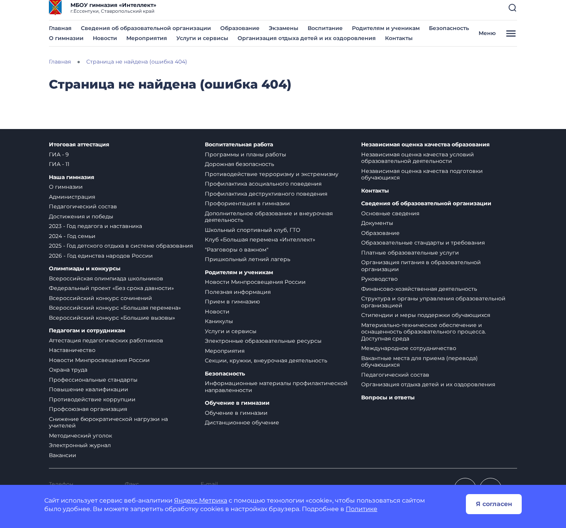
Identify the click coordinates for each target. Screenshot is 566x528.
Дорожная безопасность (239, 164)
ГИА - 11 (59, 164)
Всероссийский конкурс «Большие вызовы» (112, 317)
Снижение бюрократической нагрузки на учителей (108, 422)
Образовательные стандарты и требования (423, 242)
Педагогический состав (83, 206)
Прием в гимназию (232, 301)
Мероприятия (146, 38)
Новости (105, 38)
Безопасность (449, 28)
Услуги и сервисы (202, 38)
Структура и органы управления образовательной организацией (433, 302)
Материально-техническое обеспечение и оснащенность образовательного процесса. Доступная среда (423, 332)
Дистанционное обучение (242, 422)
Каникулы (219, 321)
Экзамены (283, 28)
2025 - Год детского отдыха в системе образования (121, 245)
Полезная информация (238, 291)
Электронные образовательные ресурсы (263, 340)
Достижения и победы (81, 216)
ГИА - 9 (59, 154)
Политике (361, 509)
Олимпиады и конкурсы (85, 268)
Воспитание (325, 28)
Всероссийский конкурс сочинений (100, 298)
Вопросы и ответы (388, 397)
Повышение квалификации (88, 389)
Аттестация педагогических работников (106, 340)
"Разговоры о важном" (236, 249)
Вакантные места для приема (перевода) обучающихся (419, 362)
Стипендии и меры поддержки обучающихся (425, 315)
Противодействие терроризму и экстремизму (271, 174)
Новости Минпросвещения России (99, 360)
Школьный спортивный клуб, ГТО (252, 229)
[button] (512, 7)
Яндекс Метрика (200, 500)
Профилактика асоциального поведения (263, 183)
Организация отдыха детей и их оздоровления (307, 38)
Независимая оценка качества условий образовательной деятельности (417, 158)
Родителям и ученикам (386, 28)
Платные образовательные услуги (410, 252)
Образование (240, 28)
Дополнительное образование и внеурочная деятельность (269, 217)
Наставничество (72, 350)
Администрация (72, 196)
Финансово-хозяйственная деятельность (419, 288)
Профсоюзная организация (88, 409)
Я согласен (494, 504)
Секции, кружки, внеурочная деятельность (266, 360)
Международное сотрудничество (408, 348)
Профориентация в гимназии (247, 203)
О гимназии (66, 38)
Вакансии (62, 455)
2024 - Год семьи (72, 236)
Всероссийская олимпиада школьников (106, 278)
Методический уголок (80, 435)
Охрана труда (68, 369)
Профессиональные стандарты (93, 379)
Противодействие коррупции (92, 399)
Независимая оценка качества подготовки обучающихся (422, 174)
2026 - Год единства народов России (101, 255)
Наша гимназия (71, 177)
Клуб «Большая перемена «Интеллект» (260, 239)
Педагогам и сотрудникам (87, 330)
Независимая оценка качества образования (425, 144)
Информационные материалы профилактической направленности (276, 387)
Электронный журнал (80, 445)
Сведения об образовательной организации (146, 28)
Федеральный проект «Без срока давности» (111, 288)
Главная (60, 28)
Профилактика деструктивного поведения (266, 193)
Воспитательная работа (239, 144)
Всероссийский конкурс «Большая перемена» (115, 307)
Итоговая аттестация (79, 144)
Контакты (399, 38)
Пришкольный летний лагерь (247, 259)
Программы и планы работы (245, 154)
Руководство (379, 278)
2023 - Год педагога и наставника (95, 226)
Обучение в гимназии (237, 403)
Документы (377, 223)
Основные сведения (390, 213)
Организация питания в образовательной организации (421, 266)
